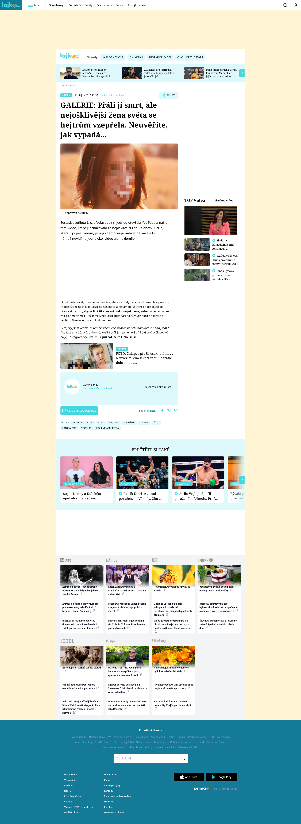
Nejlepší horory (123, 737)
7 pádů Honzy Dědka (106, 742)
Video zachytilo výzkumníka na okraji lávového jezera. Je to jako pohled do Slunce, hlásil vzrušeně (172, 624)
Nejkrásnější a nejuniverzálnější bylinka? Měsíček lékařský (171, 669)
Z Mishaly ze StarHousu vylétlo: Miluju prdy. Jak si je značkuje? (159, 73)
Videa (119, 5)
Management (110, 774)
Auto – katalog (83, 742)
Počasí (181, 737)
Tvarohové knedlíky (141, 747)
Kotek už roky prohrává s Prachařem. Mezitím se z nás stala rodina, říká (127, 590)
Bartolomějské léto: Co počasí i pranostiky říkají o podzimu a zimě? (173, 703)
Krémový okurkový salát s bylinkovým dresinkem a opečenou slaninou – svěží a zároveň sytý (218, 607)
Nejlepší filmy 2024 (100, 737)
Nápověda (109, 801)
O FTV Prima (70, 774)
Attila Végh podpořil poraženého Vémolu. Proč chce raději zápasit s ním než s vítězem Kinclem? (195, 496)
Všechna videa (224, 200)
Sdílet (170, 96)
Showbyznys (56, 5)
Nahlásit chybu (71, 812)
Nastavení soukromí (114, 812)
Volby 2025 (127, 742)
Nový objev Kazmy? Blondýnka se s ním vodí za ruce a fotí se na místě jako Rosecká (127, 705)
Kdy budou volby (196, 737)
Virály (88, 5)
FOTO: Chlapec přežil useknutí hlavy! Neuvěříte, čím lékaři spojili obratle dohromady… (145, 358)
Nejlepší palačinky (165, 747)
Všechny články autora (158, 386)
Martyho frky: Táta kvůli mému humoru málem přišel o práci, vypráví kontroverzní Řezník (124, 671)
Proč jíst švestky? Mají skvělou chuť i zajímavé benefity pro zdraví (173, 686)
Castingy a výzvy (112, 785)
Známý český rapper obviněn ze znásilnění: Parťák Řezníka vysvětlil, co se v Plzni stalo (98, 74)
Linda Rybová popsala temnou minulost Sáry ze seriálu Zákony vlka (224, 277)
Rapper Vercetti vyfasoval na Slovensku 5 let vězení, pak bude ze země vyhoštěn (127, 688)
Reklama (68, 785)
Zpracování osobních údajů (117, 796)
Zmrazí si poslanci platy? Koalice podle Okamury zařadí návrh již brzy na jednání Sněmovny (80, 607)
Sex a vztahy (104, 5)
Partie (170, 737)
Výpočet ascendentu (115, 747)
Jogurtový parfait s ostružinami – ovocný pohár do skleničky (217, 588)
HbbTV (67, 791)
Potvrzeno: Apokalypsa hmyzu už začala (172, 588)
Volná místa (70, 780)
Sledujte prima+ (137, 5)
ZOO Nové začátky (219, 737)
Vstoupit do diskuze (81, 410)
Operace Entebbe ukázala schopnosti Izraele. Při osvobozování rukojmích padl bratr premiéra (173, 609)
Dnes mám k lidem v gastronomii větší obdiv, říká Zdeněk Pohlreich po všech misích (126, 624)
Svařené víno (143, 742)
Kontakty (108, 791)
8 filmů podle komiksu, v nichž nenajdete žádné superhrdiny (78, 686)
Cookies (68, 801)
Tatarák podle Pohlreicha (168, 742)
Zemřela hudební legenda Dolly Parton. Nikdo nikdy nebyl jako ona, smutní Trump (81, 590)
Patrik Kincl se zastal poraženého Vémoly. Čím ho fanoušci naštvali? (141, 496)
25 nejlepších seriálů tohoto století (81, 667)
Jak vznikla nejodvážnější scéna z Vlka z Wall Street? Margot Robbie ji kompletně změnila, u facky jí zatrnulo (81, 707)
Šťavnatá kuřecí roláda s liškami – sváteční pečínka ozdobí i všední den (218, 624)
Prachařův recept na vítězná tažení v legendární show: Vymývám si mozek (127, 607)
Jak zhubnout (78, 737)
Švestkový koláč (188, 747)
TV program (141, 737)
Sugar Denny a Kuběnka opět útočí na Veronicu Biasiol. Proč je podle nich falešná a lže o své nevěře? (84, 496)
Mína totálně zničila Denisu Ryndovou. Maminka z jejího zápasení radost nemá (221, 74)
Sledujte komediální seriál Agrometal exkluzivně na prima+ (223, 248)
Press (107, 780)
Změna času (157, 737)
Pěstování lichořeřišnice (213, 742)
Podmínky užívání (72, 796)
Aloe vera (190, 742)
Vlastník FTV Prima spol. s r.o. (78, 807)
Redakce (108, 807)
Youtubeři (75, 5)
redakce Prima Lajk (112, 95)
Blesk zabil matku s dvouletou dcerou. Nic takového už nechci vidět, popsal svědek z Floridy (79, 624)
